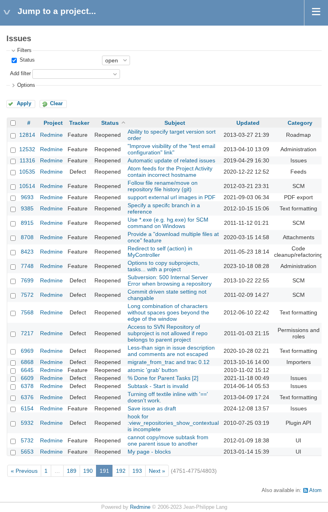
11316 (27, 160)
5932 (27, 423)
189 (71, 471)
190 (88, 471)
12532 (27, 149)
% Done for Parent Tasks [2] (163, 378)
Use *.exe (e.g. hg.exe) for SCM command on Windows (168, 222)
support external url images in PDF (172, 197)
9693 (27, 197)
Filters (24, 50)
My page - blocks (149, 451)
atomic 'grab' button (153, 370)
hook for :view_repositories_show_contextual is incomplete (173, 422)
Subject (174, 123)
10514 (27, 186)
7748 (27, 266)
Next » (157, 471)
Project (53, 123)
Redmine (51, 135)
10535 (27, 171)
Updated (248, 123)
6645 (27, 370)
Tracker (79, 123)
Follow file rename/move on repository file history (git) (163, 186)
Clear (56, 103)
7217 (27, 333)
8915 (27, 223)
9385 (27, 208)
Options (26, 85)
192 (121, 471)
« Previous (24, 471)
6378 (27, 386)
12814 (27, 135)
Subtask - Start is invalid (158, 386)
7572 (27, 295)
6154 (27, 408)
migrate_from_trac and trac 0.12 (169, 362)
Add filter (20, 73)
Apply (24, 103)
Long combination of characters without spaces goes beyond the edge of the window (168, 312)
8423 (27, 251)
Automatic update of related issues (171, 160)
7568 (27, 312)
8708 (27, 237)
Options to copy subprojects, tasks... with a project (164, 266)
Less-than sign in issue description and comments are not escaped (171, 350)
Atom (315, 490)
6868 (27, 362)
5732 (27, 440)
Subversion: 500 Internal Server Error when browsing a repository (170, 280)
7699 (27, 280)
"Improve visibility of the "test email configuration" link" (171, 149)
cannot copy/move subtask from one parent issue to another (168, 440)
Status (26, 60)
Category (300, 123)
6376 (27, 397)
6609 (27, 378)
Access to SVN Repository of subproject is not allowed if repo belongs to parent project (168, 333)
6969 (27, 351)
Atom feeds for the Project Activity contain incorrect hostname (170, 171)
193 (137, 471)
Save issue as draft (152, 408)
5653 (27, 451)
